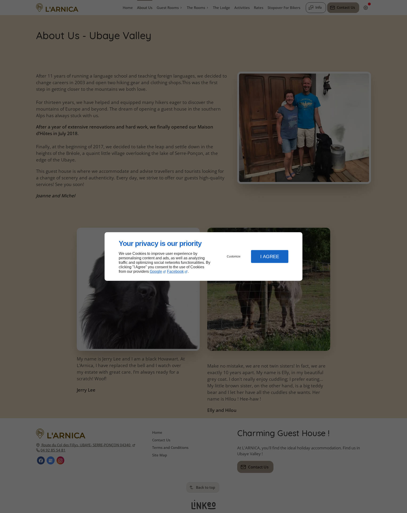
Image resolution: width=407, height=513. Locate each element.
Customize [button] (233, 256)
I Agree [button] (269, 256)
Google (156, 271)
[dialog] (203, 256)
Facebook (175, 271)
